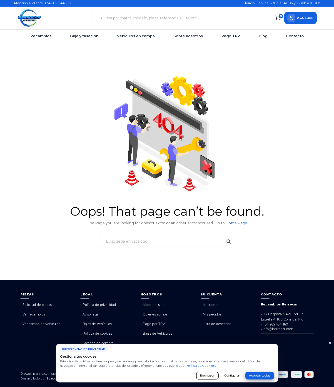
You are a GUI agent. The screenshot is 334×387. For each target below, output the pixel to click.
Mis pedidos (211, 314)
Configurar (232, 375)
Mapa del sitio (153, 305)
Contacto (295, 36)
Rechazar (207, 375)
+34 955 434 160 (274, 324)
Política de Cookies (200, 365)
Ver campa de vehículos (40, 324)
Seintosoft (54, 378)
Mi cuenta (210, 305)
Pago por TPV (153, 324)
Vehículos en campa (136, 36)
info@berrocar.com (277, 329)
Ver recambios (32, 314)
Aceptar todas (259, 375)
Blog (263, 36)
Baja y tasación (84, 36)
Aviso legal (89, 314)
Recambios (41, 36)
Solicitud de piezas (36, 305)
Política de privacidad (98, 305)
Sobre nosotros (188, 36)
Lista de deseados (216, 324)
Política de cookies (96, 333)
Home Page (236, 223)
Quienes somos (154, 314)
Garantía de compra (96, 343)
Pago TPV (231, 36)
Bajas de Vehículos (96, 324)
